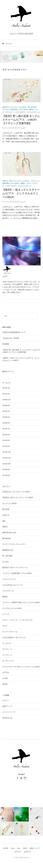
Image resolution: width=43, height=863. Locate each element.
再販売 (4, 526)
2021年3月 (6, 388)
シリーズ (5, 614)
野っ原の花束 (32, 107)
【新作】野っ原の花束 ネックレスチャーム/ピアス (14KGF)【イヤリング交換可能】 (21, 119)
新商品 (31, 109)
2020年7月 (6, 411)
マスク (4, 626)
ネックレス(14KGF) (9, 503)
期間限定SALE (7, 550)
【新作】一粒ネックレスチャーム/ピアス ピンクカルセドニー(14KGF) (21, 193)
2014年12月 (6, 452)
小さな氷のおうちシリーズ (12, 585)
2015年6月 (6, 434)
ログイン (5, 700)
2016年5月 (6, 423)
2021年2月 (6, 394)
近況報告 (5, 344)
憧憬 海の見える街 (9, 532)
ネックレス (6, 643)
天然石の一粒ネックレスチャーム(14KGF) (15, 181)
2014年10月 (6, 464)
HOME (5, 848)
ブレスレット (7, 649)
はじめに (5, 561)
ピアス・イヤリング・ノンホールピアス (17, 620)
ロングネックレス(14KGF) (12, 608)
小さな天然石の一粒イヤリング (14, 637)
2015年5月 (6, 440)
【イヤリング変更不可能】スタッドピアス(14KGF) (21, 602)
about (13, 848)
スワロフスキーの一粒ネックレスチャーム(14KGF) (21, 666)
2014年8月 (6, 475)
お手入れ (5, 672)
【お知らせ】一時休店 (10, 338)
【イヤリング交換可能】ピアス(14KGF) (15, 109)
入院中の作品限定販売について (14, 332)
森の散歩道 (6, 538)
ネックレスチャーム (33, 112)
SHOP (25, 848)
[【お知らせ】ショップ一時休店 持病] (36, 828)
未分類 (4, 684)
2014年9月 (6, 469)
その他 (4, 678)
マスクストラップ (9, 579)
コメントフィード (9, 712)
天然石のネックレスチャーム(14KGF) (14, 107)
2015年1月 (6, 446)
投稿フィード (7, 706)
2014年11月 (6, 458)
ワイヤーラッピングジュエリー (14, 544)
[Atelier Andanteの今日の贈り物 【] (21, 828)
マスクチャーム (8, 591)
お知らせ (5, 515)
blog (18, 848)
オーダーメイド (8, 661)
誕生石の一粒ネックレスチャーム (14, 567)
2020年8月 (6, 405)
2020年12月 (6, 399)
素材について (35, 848)
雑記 (4, 521)
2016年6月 (6, 417)
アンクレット (7, 655)
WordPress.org (7, 718)
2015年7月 (6, 429)
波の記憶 (5, 509)
